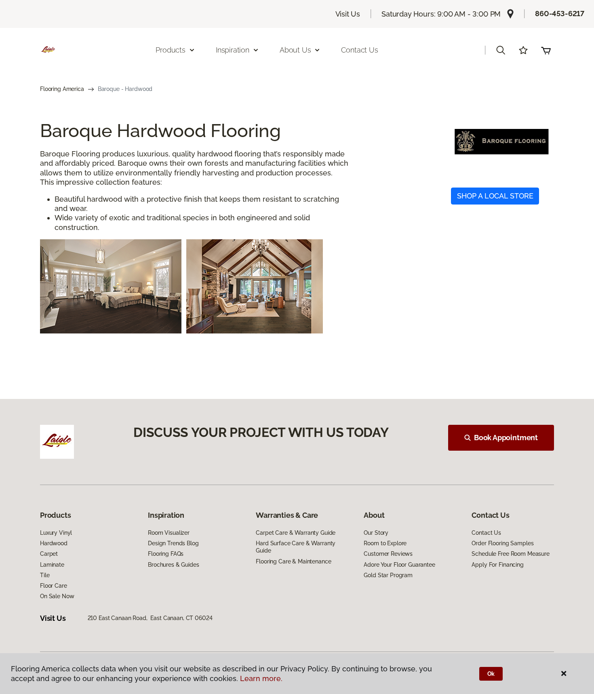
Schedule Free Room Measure (510, 554)
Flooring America (62, 89)
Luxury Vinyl (56, 532)
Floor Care (53, 585)
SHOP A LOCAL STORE (495, 196)
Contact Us (359, 50)
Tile (44, 575)
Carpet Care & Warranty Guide (295, 532)
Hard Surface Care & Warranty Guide (295, 547)
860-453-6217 (559, 13)
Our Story (376, 532)
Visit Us (347, 14)
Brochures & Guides (173, 564)
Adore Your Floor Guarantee (399, 564)
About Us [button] (295, 50)
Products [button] (170, 50)
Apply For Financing (497, 564)
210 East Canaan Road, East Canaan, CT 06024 (150, 618)
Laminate (52, 564)
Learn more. (261, 678)
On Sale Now (57, 596)
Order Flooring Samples (502, 543)
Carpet (49, 554)
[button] (501, 50)
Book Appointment (506, 437)
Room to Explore (385, 543)
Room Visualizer (169, 532)
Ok (491, 674)
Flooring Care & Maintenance (293, 561)
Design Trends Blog (173, 543)
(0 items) (546, 50)
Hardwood (53, 543)
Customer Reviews (388, 554)
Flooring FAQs (165, 554)
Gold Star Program (388, 575)
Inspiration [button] (232, 50)
